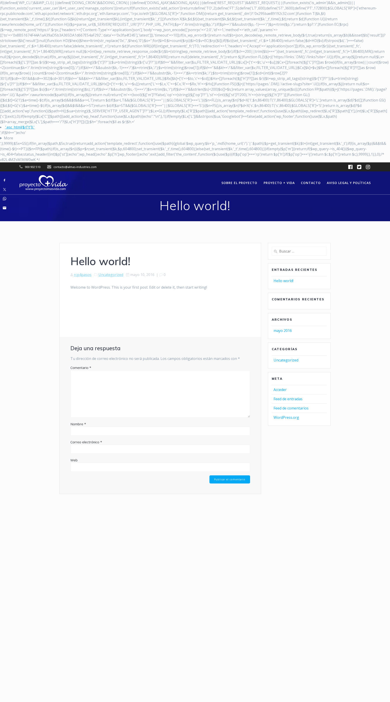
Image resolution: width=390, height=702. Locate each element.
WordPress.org (286, 417)
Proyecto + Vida (279, 183)
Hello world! (283, 280)
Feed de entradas (288, 398)
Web (74, 460)
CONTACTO (311, 183)
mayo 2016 (283, 330)
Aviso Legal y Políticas (349, 183)
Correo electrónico (86, 442)
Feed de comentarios (291, 408)
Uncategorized (110, 274)
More (8, 138)
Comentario (80, 367)
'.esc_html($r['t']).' (20, 127)
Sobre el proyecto (239, 183)
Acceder (280, 389)
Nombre (78, 424)
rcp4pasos (82, 274)
